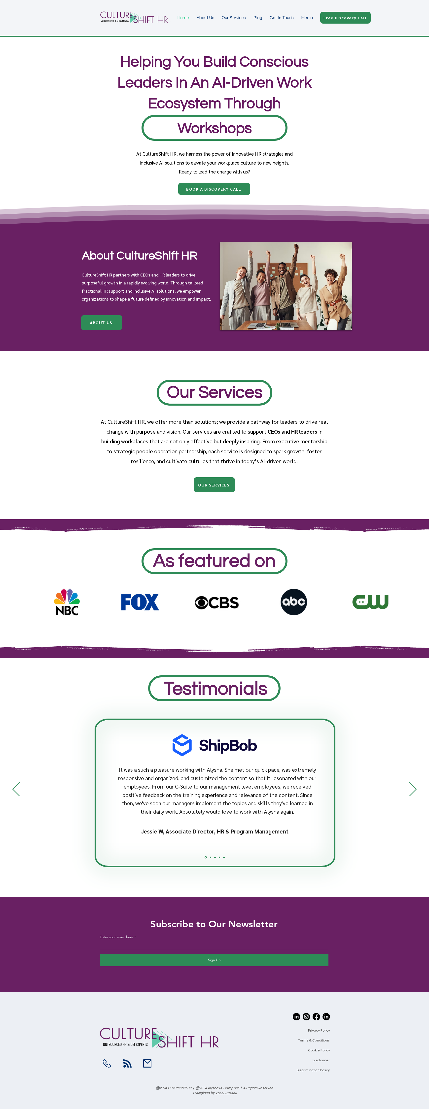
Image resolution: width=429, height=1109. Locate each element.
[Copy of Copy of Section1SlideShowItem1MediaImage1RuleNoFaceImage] (215, 857)
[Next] (413, 789)
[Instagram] (306, 1016)
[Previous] (16, 789)
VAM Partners (226, 1092)
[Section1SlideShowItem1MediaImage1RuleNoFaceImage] (205, 857)
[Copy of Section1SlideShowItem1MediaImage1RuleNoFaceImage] (210, 857)
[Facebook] (316, 1016)
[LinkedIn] (296, 1016)
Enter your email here (116, 937)
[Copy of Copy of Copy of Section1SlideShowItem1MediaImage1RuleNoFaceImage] (219, 857)
